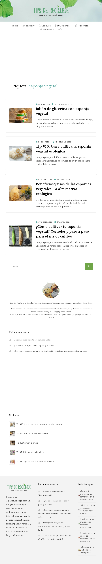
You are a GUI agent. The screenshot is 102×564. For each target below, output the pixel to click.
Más (60, 29)
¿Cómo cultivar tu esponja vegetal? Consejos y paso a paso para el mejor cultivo (62, 231)
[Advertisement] (51, 57)
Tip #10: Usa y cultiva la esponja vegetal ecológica (39, 424)
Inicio (15, 26)
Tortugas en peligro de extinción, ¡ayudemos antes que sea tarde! (54, 526)
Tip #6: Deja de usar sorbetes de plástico (35, 461)
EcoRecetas (48, 29)
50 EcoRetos (84, 26)
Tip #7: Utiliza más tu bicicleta (30, 452)
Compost (30, 26)
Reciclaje (46, 26)
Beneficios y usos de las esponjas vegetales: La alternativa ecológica (63, 189)
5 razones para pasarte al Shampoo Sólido (33, 340)
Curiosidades (64, 26)
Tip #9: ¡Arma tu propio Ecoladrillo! (32, 433)
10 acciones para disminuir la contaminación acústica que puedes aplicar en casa (50, 351)
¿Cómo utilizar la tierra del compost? (87, 550)
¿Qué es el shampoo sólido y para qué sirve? (34, 345)
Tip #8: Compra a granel (27, 443)
